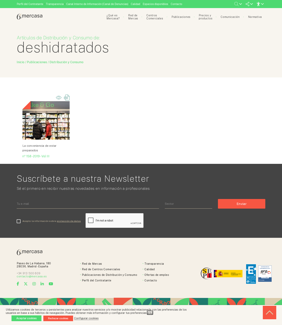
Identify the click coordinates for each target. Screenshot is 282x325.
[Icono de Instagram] (34, 284)
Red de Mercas (92, 263)
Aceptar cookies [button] (26, 318)
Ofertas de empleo (156, 274)
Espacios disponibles (155, 4)
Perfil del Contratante (30, 4)
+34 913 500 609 (28, 273)
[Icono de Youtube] (51, 284)
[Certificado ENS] (265, 274)
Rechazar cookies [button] (58, 318)
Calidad (135, 4)
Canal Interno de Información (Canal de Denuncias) (97, 4)
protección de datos (69, 221)
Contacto (176, 4)
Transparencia (55, 4)
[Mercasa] (29, 18)
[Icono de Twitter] (26, 284)
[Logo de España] (228, 274)
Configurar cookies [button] (86, 318)
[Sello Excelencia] (251, 274)
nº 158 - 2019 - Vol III (35, 156)
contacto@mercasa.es (32, 276)
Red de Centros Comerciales (101, 269)
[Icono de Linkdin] (42, 284)
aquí (150, 312)
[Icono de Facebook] (18, 284)
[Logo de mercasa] (206, 274)
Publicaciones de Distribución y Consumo (109, 274)
